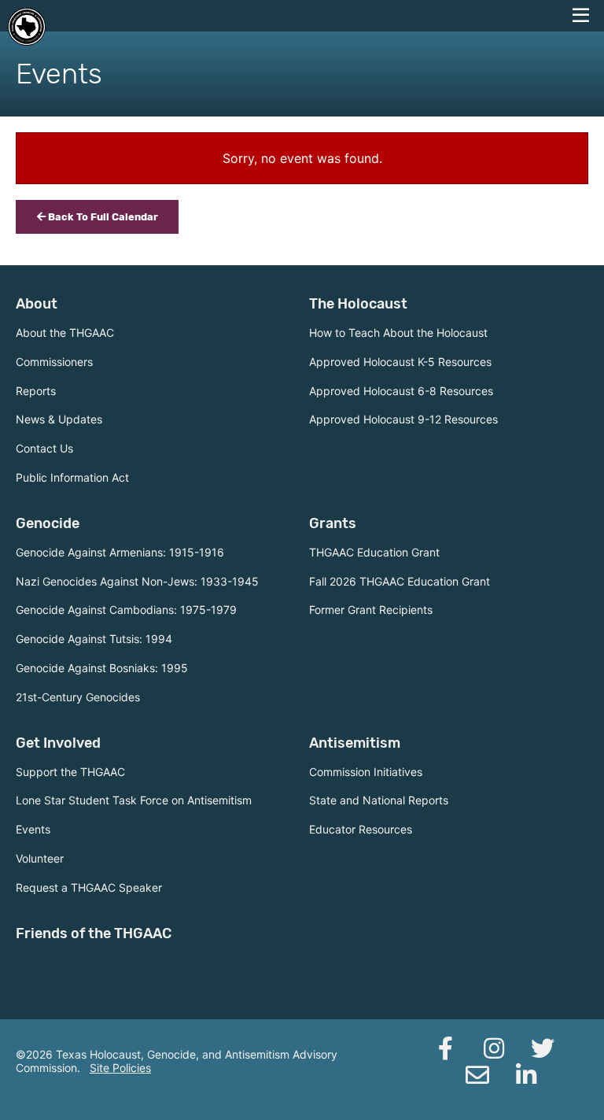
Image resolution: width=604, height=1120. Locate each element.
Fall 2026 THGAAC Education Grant (399, 581)
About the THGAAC (65, 332)
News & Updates (59, 419)
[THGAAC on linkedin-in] (526, 1075)
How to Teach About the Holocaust (398, 332)
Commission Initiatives (365, 771)
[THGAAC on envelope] (477, 1075)
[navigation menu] (580, 15)
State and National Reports (378, 800)
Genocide (47, 523)
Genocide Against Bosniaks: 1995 (102, 668)
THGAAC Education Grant (374, 552)
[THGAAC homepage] (27, 27)
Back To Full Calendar (102, 217)
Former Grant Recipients (371, 609)
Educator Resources (360, 829)
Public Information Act (72, 477)
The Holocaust (358, 303)
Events (33, 829)
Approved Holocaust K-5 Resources (400, 361)
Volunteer (40, 858)
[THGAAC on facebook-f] (445, 1048)
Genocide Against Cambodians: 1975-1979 (126, 609)
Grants (332, 523)
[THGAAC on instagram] (494, 1048)
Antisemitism (354, 743)
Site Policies (120, 1067)
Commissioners (54, 361)
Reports (36, 390)
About (36, 303)
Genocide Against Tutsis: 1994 (94, 638)
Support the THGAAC (70, 771)
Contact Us (44, 448)
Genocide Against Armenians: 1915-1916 (120, 552)
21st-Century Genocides (78, 697)
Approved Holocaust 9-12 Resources (403, 419)
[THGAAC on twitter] (542, 1048)
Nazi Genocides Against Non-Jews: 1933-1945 (137, 581)
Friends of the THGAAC (93, 933)
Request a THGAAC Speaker (89, 887)
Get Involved (58, 743)
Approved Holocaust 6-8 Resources (401, 390)
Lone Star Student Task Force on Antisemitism (134, 800)
